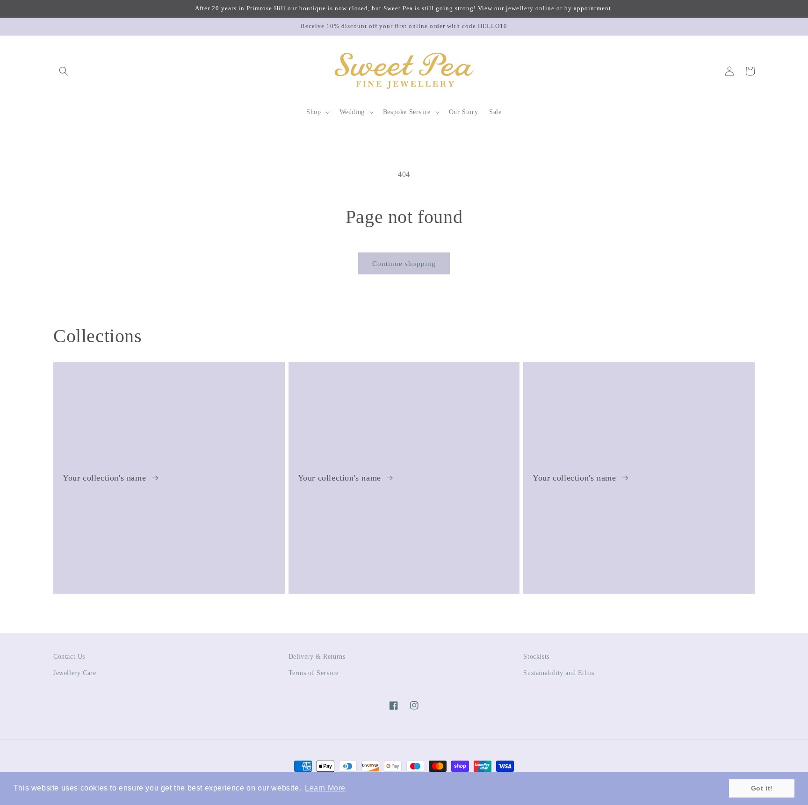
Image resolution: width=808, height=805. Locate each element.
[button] (63, 71)
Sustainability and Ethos (558, 672)
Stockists (536, 656)
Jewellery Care (74, 672)
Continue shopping (404, 263)
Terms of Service (314, 672)
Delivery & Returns (317, 656)
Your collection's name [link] (106, 477)
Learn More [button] (325, 788)
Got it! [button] (762, 788)
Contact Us (69, 656)
